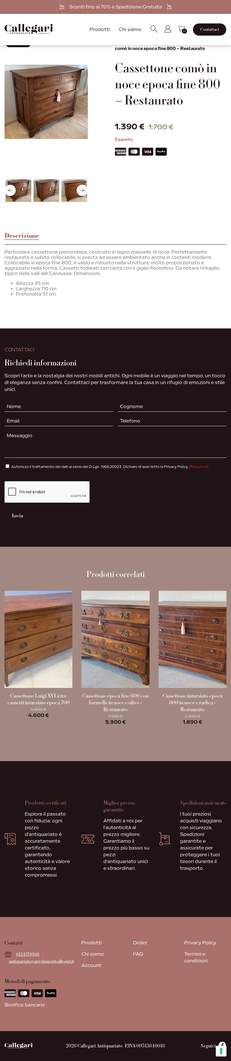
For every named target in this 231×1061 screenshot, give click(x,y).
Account (91, 965)
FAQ (138, 954)
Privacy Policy (200, 942)
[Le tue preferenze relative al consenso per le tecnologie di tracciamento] (221, 1051)
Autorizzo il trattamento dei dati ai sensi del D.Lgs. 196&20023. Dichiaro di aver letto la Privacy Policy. (109, 467)
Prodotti (100, 29)
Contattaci (209, 29)
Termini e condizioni (196, 957)
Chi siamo (130, 29)
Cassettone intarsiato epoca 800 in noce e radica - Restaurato (193, 702)
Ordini (140, 942)
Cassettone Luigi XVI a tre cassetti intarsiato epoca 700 (39, 699)
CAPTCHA (17, 476)
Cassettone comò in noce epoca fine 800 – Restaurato (169, 46)
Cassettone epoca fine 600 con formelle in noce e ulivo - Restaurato (115, 702)
